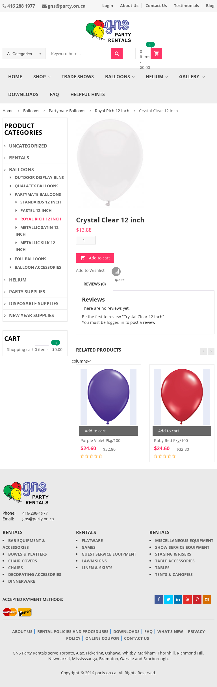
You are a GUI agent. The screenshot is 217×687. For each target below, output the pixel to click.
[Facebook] (159, 599)
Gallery (189, 76)
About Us (129, 5)
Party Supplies (27, 292)
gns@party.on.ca (66, 6)
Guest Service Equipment (109, 554)
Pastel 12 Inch (36, 210)
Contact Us (156, 5)
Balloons (117, 76)
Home (15, 76)
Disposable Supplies (33, 303)
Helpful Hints (87, 94)
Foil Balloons (30, 258)
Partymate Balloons (67, 110)
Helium (154, 76)
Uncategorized (28, 146)
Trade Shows (78, 76)
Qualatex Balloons (36, 185)
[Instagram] (207, 599)
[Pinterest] (197, 599)
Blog (210, 5)
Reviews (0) (95, 284)
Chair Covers (22, 561)
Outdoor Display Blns (39, 177)
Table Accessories (175, 561)
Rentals (19, 158)
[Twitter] (168, 599)
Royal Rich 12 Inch (112, 110)
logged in (115, 322)
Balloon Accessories (38, 267)
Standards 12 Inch (40, 202)
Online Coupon (102, 638)
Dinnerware (21, 581)
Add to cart (99, 258)
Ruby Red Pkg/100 (171, 440)
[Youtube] (187, 599)
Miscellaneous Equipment (184, 540)
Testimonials (186, 5)
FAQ (54, 94)
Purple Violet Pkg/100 (100, 440)
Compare (116, 272)
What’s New (170, 631)
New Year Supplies (31, 315)
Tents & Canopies (174, 574)
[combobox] (24, 53)
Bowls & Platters (27, 554)
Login (107, 5)
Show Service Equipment (182, 547)
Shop (39, 76)
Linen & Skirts (97, 567)
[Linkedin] (178, 599)
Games (89, 547)
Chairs (15, 567)
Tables (162, 567)
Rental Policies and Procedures (72, 631)
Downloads (23, 94)
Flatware (92, 540)
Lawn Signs (94, 561)
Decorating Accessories (34, 574)
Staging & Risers (173, 554)
